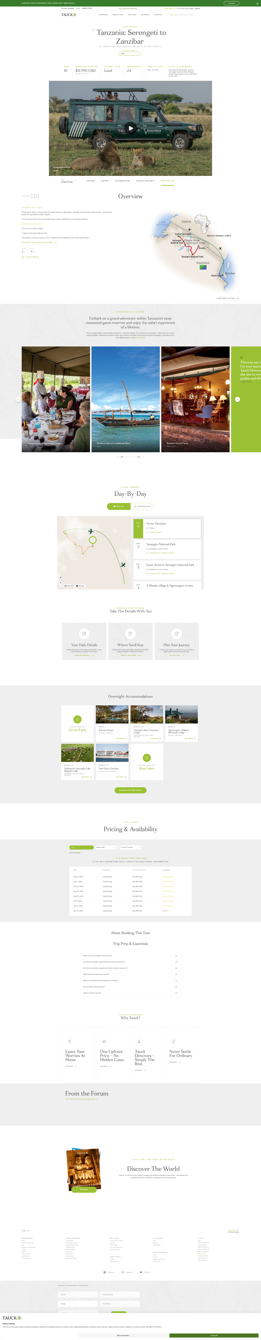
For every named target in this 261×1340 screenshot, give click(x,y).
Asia (23, 1245)
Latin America (25, 1256)
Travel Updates (202, 1260)
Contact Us (201, 1238)
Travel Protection (202, 1258)
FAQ (199, 1240)
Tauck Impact (113, 1245)
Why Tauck (132, 14)
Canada (24, 1249)
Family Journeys (70, 1247)
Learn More (69, 1066)
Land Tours (69, 1251)
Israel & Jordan (26, 1254)
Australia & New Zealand (28, 1247)
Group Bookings (202, 1245)
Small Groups (69, 1256)
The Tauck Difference (116, 1247)
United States (25, 1258)
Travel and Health (203, 1256)
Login (154, 1240)
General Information (203, 1242)
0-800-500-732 (170, 8)
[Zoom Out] (60, 585)
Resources (158, 14)
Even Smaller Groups (72, 1243)
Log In (191, 8)
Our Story (112, 1243)
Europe (24, 1251)
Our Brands (145, 14)
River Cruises (69, 1254)
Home (24, 1231)
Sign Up (197, 8)
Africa (23, 1240)
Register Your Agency (159, 1259)
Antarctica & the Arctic (28, 1243)
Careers (112, 1259)
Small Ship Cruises (71, 1258)
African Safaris (70, 1240)
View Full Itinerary (32, 257)
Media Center (114, 1261)
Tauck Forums (202, 1253)
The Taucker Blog (115, 1249)
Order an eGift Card (203, 1249)
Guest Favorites (70, 1249)
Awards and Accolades (116, 1240)
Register (155, 1243)
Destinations (103, 14)
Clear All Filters (74, 853)
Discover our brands (68, 8)
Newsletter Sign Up (203, 1247)
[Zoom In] (60, 582)
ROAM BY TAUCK (87, 8)
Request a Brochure (203, 1251)
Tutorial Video (157, 1245)
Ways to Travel (118, 14)
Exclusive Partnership (72, 1245)
